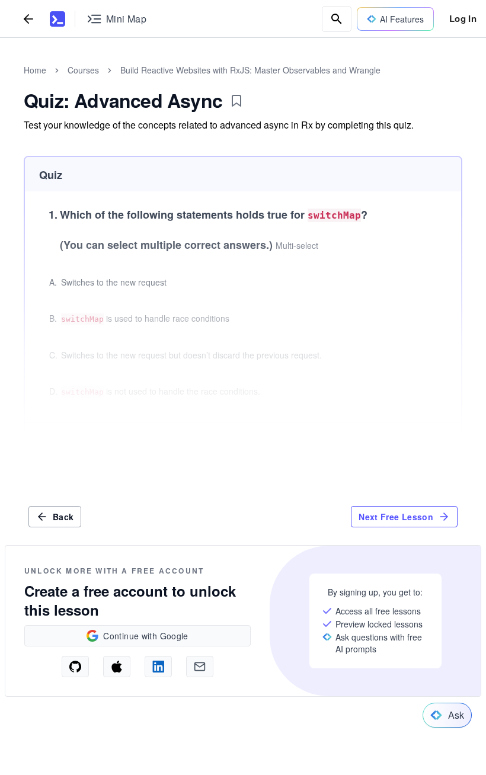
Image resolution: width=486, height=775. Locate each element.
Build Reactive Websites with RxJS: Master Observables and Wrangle (250, 70)
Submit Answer (413, 442)
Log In (463, 18)
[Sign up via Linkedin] (158, 666)
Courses (83, 70)
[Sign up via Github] (75, 666)
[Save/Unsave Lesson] (236, 100)
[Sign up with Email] (199, 666)
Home (35, 70)
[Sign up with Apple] (116, 666)
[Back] (28, 19)
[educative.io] (57, 19)
